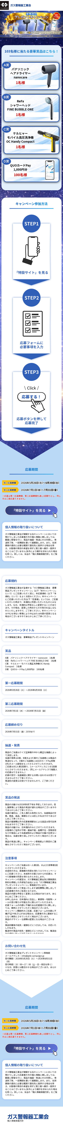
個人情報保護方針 (15, 1121)
